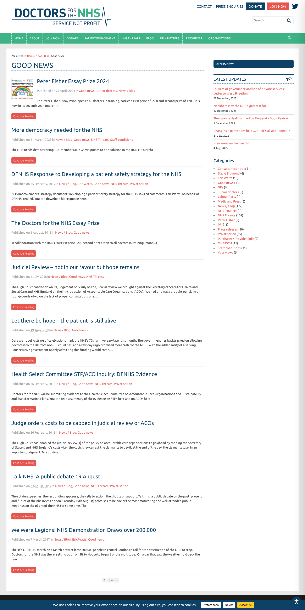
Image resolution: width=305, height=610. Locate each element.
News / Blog (42, 56)
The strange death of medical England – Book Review (251, 118)
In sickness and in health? (231, 143)
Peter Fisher (226, 220)
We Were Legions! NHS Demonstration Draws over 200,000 (83, 530)
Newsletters (169, 38)
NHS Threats (131, 38)
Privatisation (139, 184)
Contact (204, 6)
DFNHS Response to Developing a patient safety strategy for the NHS (96, 174)
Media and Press (229, 201)
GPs (220, 187)
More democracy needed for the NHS (56, 130)
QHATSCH (225, 243)
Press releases (228, 229)
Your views (225, 252)
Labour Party (227, 196)
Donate (255, 6)
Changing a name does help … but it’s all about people (252, 130)
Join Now (278, 6)
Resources (194, 38)
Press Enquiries (229, 6)
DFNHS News (225, 63)
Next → (113, 580)
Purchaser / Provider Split (236, 238)
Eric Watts (85, 184)
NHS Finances (227, 210)
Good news (87, 90)
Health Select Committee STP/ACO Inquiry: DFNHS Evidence (84, 374)
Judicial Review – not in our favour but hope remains (75, 267)
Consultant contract (232, 168)
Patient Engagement (99, 38)
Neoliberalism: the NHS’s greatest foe (240, 106)
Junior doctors (106, 90)
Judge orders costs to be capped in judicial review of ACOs (82, 423)
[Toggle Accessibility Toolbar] (296, 601)
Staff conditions (121, 139)
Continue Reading (23, 116)
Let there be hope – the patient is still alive (63, 321)
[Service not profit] (62, 26)
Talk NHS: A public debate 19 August (55, 476)
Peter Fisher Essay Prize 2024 (73, 81)
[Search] (289, 20)
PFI (220, 224)
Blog (150, 38)
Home (19, 38)
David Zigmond (229, 173)
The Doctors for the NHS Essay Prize (55, 223)
